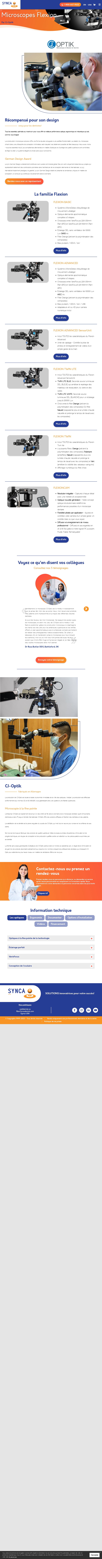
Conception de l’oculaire (20, 966)
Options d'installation (80, 918)
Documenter (55, 918)
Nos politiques (25, 1005)
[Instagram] (81, 1010)
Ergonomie (36, 918)
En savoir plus (13, 1557)
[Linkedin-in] (88, 1010)
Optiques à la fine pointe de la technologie (29, 938)
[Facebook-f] (74, 1010)
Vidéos (41, 924)
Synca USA (25, 1014)
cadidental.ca (25, 1009)
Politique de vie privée (52, 1021)
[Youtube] (95, 1010)
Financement (58, 924)
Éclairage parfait (17, 948)
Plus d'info (61, 251)
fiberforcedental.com (25, 1011)
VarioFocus (14, 957)
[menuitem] (84, 5)
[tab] (16, 917)
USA (90, 5)
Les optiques (17, 918)
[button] (100, 5)
